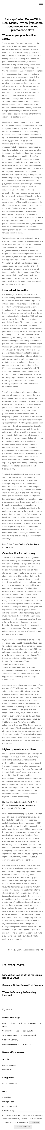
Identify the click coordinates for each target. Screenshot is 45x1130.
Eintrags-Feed (8, 1102)
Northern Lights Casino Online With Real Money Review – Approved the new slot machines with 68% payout (19, 805)
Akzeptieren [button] (35, 1122)
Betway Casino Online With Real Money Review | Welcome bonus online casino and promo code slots (22, 25)
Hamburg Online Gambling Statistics (17, 1044)
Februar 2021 (7, 1070)
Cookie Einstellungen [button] (22, 1127)
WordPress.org (8, 1111)
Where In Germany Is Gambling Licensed (19, 1035)
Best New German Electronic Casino (23, 950)
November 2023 (9, 1065)
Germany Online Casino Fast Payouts (22, 985)
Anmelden (6, 1097)
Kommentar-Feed (9, 1106)
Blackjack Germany (10, 1040)
